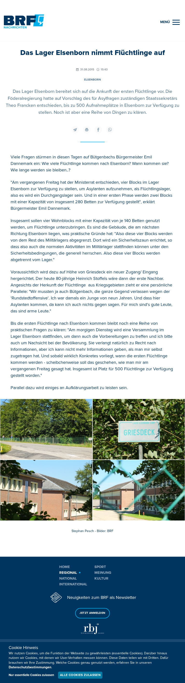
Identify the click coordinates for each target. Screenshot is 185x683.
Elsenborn (92, 79)
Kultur (101, 578)
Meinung (102, 572)
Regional (68, 572)
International (73, 584)
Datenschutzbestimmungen (30, 667)
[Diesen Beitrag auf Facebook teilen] (98, 130)
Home (64, 567)
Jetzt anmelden (92, 613)
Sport (100, 567)
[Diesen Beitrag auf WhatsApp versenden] (110, 130)
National (68, 578)
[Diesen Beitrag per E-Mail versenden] (75, 130)
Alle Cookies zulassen (80, 675)
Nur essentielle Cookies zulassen (31, 675)
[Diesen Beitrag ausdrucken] (87, 130)
